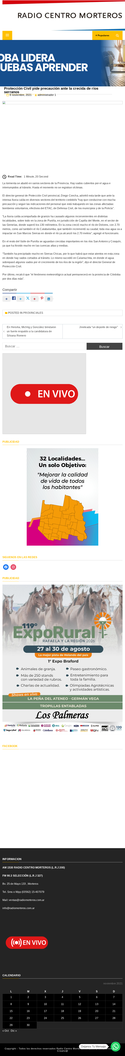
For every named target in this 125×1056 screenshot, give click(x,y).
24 (45, 1018)
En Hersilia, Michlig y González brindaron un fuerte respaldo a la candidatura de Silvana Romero (31, 331)
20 (96, 1011)
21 (113, 1011)
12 (79, 1004)
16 (28, 1011)
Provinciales (33, 312)
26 (79, 1018)
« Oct (5, 1030)
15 (11, 1011)
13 (96, 1004)
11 (62, 1004)
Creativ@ (62, 1051)
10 (45, 1004)
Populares (103, 35)
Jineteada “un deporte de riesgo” (98, 327)
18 (62, 1011)
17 (45, 1011)
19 (79, 1011)
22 (11, 1018)
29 (11, 1025)
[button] (115, 1046)
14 (113, 1004)
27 (96, 1018)
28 (113, 1018)
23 (28, 1018)
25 (62, 1018)
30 (28, 1025)
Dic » (14, 1030)
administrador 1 (47, 95)
